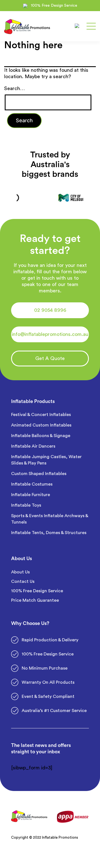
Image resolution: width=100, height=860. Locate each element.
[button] (50, 310)
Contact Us (22, 581)
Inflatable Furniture (31, 494)
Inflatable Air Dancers (33, 446)
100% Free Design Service (37, 591)
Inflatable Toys (26, 505)
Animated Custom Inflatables (41, 425)
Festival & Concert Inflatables (41, 414)
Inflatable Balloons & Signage (40, 435)
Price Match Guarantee (35, 600)
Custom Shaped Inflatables (38, 473)
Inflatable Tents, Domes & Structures (48, 532)
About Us (20, 572)
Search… (14, 88)
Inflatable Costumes (31, 484)
